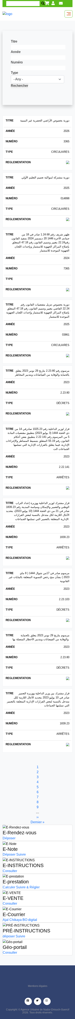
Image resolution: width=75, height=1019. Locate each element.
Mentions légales (37, 986)
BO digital (29, 920)
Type (14, 72)
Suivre (21, 854)
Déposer (9, 838)
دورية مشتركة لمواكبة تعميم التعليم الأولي (45, 177)
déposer (9, 936)
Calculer (9, 887)
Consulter (10, 871)
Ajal (6, 920)
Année (16, 52)
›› (37, 817)
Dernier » (37, 822)
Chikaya (15, 920)
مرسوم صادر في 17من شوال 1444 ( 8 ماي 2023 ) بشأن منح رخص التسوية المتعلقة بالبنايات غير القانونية (39, 577)
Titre (14, 41)
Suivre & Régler (28, 887)
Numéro (17, 62)
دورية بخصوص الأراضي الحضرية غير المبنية (44, 120)
